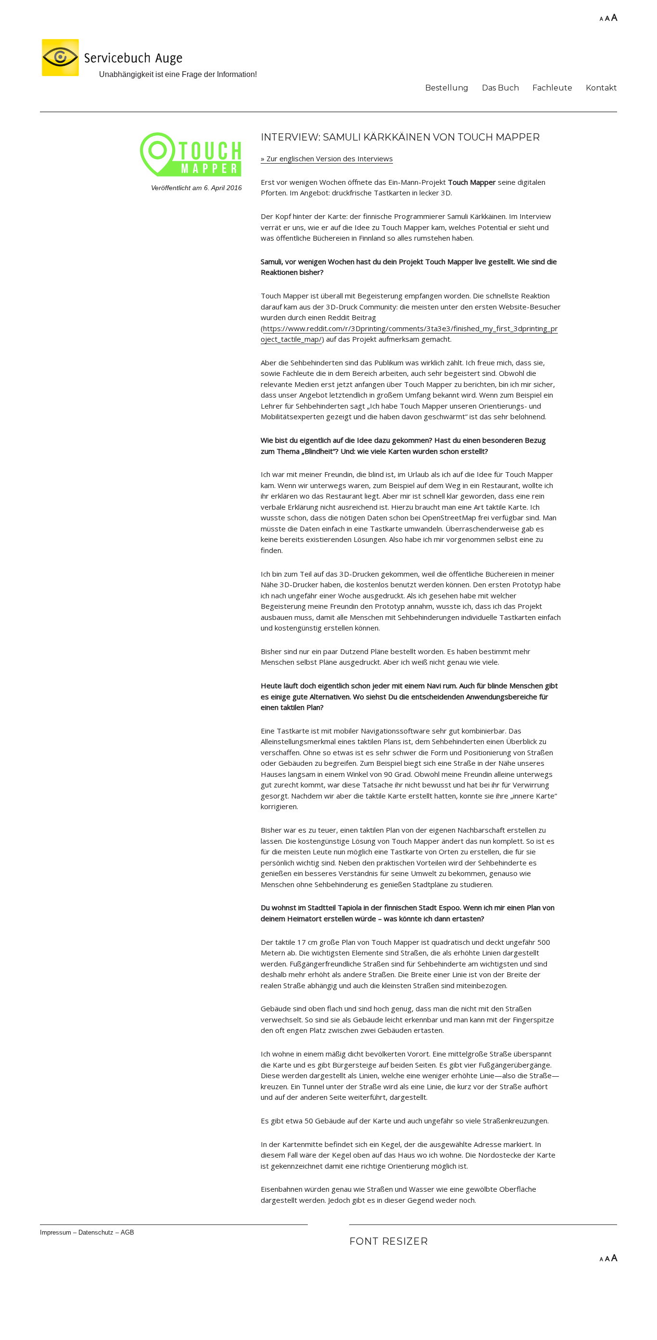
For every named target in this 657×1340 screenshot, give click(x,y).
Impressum (55, 1232)
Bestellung (446, 87)
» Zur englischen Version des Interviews (327, 158)
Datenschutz (96, 1232)
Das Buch (500, 87)
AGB (127, 1232)
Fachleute (552, 87)
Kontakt (601, 87)
